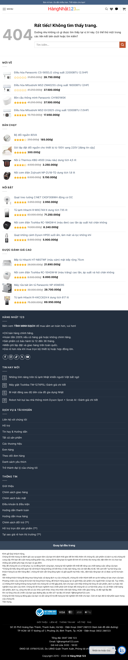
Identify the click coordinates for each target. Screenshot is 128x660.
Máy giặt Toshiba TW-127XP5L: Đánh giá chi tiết (37, 384)
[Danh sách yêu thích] (111, 9)
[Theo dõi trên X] (22, 357)
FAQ (89, 622)
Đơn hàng (8, 449)
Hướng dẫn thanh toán (15, 510)
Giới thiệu (8, 486)
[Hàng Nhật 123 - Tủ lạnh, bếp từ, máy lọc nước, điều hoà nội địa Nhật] (64, 9)
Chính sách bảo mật (14, 498)
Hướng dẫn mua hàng (15, 516)
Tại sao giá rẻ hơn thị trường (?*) (21, 534)
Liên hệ (53, 622)
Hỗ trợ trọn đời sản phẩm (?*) (19, 528)
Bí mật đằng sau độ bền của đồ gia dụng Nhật (36, 392)
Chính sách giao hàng (15, 492)
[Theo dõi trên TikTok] (16, 357)
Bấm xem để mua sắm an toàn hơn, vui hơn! (39, 325)
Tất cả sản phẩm (12, 437)
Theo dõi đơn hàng (13, 455)
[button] (7, 9)
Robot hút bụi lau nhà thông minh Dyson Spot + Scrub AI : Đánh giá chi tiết (53, 399)
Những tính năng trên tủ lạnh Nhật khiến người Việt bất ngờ (44, 377)
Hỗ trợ (6, 425)
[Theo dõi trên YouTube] (27, 357)
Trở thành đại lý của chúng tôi (20, 467)
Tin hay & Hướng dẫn (14, 431)
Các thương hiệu (12, 443)
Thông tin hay (67, 622)
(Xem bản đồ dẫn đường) (104, 627)
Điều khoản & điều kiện (16, 504)
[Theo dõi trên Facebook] (5, 357)
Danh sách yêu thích (14, 461)
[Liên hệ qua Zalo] (116, 9)
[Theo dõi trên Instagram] (10, 357)
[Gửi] (122, 45)
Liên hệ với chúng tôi (14, 419)
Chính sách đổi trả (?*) (15, 522)
